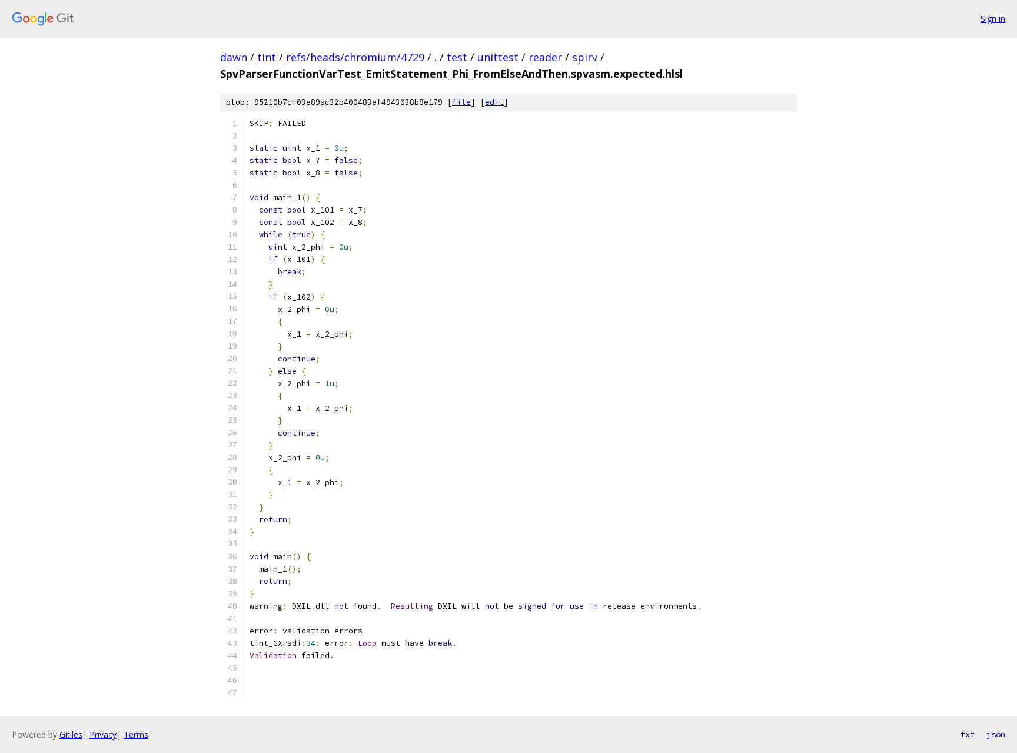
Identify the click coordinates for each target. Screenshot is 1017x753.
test (457, 57)
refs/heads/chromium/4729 (355, 57)
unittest (498, 57)
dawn (233, 57)
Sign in (993, 18)
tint (266, 57)
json (995, 734)
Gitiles (70, 734)
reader (545, 57)
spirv (584, 57)
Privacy (103, 734)
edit (494, 102)
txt (967, 734)
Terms (136, 734)
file (461, 102)
